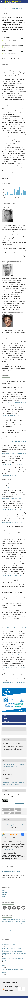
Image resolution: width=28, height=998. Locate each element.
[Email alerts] (5, 909)
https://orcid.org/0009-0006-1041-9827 (10, 40)
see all (24, 933)
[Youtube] (23, 909)
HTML (5, 718)
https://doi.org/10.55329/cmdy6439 (12, 58)
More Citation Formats (9, 754)
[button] (5, 809)
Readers (4, 894)
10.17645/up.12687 (7, 859)
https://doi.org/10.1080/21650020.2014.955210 (14, 464)
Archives (8, 7)
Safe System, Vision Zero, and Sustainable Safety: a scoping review (13, 943)
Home (3, 7)
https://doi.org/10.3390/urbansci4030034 (12, 498)
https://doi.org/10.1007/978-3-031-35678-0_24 (13, 575)
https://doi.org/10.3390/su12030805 (11, 415)
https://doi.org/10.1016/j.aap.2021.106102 (15, 402)
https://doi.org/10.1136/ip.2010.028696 (12, 487)
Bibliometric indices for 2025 (11, 871)
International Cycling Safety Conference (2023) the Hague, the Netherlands (13, 783)
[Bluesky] (19, 909)
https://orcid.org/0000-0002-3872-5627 (10, 47)
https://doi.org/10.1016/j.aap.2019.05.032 (12, 522)
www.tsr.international (11, 988)
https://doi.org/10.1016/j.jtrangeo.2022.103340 (14, 453)
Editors (4, 896)
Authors (4, 890)
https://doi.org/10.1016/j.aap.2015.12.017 (12, 509)
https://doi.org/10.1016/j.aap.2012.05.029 (12, 475)
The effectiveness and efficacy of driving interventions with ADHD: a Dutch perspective (12, 971)
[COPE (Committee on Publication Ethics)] (21, 990)
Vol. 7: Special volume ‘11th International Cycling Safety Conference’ (13, 9)
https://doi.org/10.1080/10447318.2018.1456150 (14, 442)
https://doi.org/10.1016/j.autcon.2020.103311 (13, 682)
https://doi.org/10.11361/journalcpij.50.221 (15, 628)
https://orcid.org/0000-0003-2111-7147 (10, 53)
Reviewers (5, 892)
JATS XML (6, 721)
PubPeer (6, 724)
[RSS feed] (9, 909)
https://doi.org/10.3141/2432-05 (16, 654)
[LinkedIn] (14, 909)
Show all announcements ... (9, 881)
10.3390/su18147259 (7, 849)
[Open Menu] (1, 1)
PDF (5, 715)
